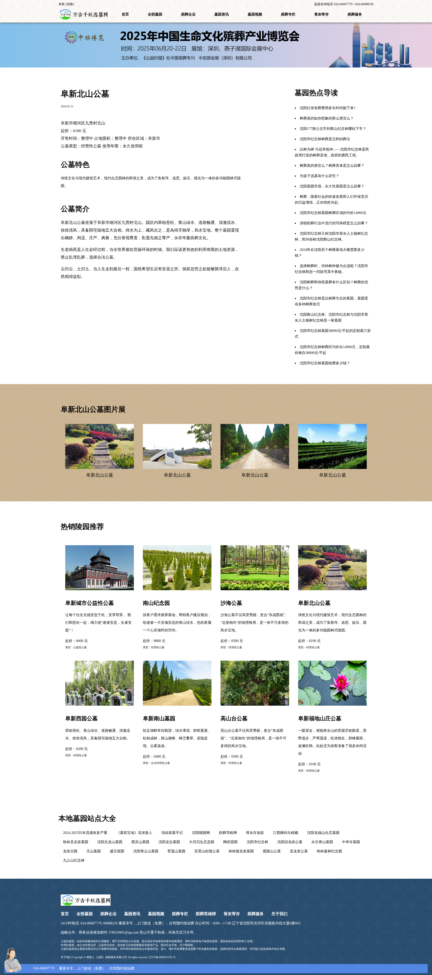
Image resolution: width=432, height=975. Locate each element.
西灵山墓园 (140, 842)
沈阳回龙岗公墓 (289, 842)
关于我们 (279, 914)
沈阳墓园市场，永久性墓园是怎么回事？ (332, 186)
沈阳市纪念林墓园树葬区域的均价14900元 (333, 213)
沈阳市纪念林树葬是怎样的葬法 (325, 139)
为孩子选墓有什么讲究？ (319, 176)
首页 (125, 14)
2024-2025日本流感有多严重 (85, 833)
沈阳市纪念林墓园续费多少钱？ (325, 363)
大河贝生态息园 (201, 842)
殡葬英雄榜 (206, 914)
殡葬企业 (188, 14)
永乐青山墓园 (322, 842)
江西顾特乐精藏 (285, 833)
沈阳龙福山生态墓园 (323, 833)
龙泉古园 (70, 851)
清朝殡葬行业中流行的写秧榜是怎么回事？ (334, 223)
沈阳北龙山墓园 (109, 842)
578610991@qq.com (123, 932)
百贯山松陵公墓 (207, 851)
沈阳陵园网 (201, 833)
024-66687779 (44, 968)
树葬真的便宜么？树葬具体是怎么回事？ (332, 165)
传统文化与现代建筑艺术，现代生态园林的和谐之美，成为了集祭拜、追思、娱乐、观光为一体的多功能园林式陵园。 (332, 616)
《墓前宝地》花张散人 (134, 833)
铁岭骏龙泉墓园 (241, 851)
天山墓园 (93, 851)
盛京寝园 (117, 851)
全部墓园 (155, 14)
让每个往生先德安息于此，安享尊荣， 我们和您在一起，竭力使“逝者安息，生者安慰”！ (98, 616)
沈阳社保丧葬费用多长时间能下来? (327, 108)
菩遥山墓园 (176, 851)
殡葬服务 (355, 14)
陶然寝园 (230, 842)
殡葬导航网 (228, 833)
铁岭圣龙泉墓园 (75, 842)
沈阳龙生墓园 (169, 842)
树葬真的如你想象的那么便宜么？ (327, 118)
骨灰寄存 (321, 14)
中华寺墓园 (351, 842)
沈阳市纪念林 (257, 842)
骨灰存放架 (255, 833)
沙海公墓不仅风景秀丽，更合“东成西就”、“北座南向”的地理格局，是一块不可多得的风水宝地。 (254, 616)
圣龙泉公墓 (299, 851)
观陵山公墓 (272, 851)
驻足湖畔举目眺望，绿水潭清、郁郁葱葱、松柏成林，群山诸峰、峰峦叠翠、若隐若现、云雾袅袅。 (177, 732)
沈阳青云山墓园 (145, 851)
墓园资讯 (221, 14)
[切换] (70, 4)
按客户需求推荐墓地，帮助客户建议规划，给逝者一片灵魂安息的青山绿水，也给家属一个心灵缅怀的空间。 (177, 616)
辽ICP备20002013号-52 (162, 957)
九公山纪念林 (74, 860)
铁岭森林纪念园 (329, 851)
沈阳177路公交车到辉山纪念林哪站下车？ (333, 129)
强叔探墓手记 (172, 833)
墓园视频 (255, 14)
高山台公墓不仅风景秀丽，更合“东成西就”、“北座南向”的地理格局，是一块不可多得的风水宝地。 (253, 732)
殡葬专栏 (288, 14)
